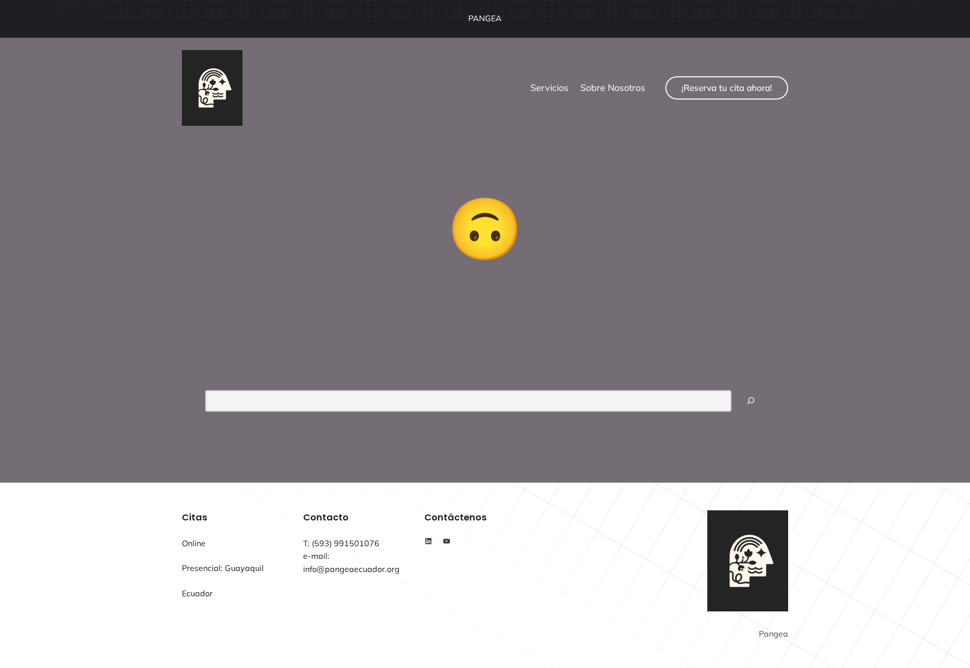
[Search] (751, 401)
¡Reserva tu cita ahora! (727, 87)
